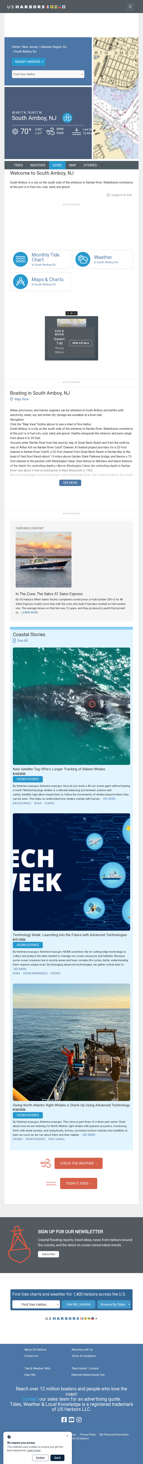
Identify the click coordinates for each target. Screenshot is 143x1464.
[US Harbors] (36, 6)
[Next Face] (75, 313)
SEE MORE (70, 483)
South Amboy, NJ (25, 51)
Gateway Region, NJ (54, 47)
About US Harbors (35, 1349)
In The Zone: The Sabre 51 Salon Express (49, 594)
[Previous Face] (67, 313)
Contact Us (31, 1356)
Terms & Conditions (84, 1356)
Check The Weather (77, 1163)
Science (49, 803)
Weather (37, 165)
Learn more (34, 1450)
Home (16, 47)
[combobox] (48, 74)
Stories (90, 165)
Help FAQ (30, 1374)
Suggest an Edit (121, 195)
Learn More (30, 612)
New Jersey (30, 47)
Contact (30, 1399)
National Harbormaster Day (88, 1374)
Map (72, 165)
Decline (40, 1457)
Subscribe (48, 1254)
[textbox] (48, 74)
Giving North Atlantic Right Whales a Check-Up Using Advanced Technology (71, 1105)
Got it (57, 1457)
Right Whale (56, 1139)
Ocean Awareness (35, 973)
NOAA (38, 803)
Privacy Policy (88, 1434)
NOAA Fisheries (36, 1139)
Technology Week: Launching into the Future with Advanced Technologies (70, 935)
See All (23, 640)
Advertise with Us (82, 1349)
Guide (57, 165)
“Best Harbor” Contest (85, 1368)
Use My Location (78, 1304)
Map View (22, 399)
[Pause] (71, 313)
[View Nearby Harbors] (67, 118)
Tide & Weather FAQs (37, 1368)
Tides (18, 165)
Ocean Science (28, 779)
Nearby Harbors (27, 62)
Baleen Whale (22, 803)
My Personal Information (114, 1434)
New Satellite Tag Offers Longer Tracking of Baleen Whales (59, 769)
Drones (18, 1139)
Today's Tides (77, 1183)
